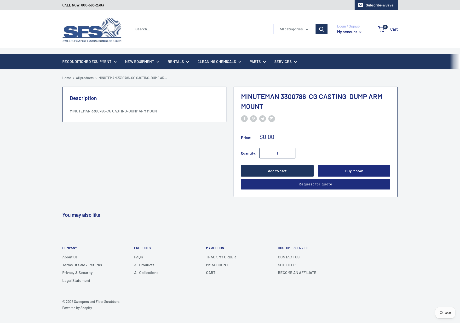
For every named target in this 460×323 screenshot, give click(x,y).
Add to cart (277, 170)
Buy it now (354, 170)
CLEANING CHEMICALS (216, 61)
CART (210, 272)
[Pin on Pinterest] (253, 118)
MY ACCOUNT (217, 264)
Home (66, 78)
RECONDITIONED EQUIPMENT (86, 61)
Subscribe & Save (379, 5)
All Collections (146, 272)
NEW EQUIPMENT (139, 61)
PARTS (255, 61)
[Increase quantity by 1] (290, 153)
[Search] (322, 29)
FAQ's (138, 257)
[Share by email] (271, 118)
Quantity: (249, 153)
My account (347, 31)
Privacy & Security (77, 272)
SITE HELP (286, 264)
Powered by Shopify (77, 308)
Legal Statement (76, 280)
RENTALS (176, 61)
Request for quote (315, 184)
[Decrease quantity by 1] (265, 153)
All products (85, 78)
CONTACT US (288, 257)
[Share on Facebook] (244, 118)
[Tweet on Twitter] (262, 118)
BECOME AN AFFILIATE (297, 272)
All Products (144, 264)
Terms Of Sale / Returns (82, 264)
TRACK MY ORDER (221, 257)
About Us (70, 257)
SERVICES (283, 61)
